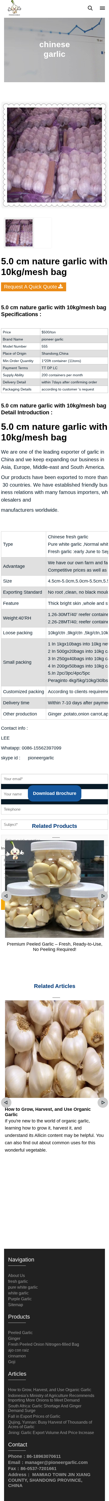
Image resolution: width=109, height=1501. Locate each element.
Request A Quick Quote (30, 286)
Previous (6, 896)
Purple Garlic (20, 1299)
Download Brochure (54, 793)
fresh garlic (18, 1281)
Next (103, 896)
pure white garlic (23, 1287)
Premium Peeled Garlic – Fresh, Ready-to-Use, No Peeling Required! (54, 947)
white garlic (18, 1293)
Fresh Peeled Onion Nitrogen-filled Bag (43, 1344)
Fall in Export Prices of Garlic (34, 1416)
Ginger (14, 1338)
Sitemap (15, 1305)
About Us (16, 1275)
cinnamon (17, 1356)
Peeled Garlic (20, 1333)
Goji (11, 1362)
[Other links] (102, 8)
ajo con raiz (18, 1350)
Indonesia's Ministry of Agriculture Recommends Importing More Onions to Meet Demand (51, 1397)
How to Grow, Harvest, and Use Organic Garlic (48, 1112)
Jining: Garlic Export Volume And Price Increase (51, 1432)
